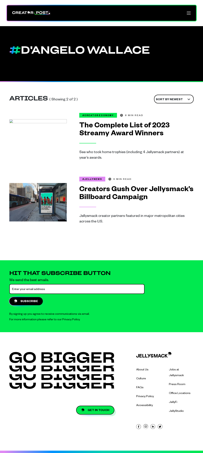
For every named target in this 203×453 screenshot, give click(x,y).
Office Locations (180, 393)
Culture (141, 379)
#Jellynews (92, 179)
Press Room (177, 384)
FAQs (140, 387)
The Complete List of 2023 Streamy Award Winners (124, 130)
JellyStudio (176, 411)
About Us (142, 370)
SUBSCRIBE (29, 301)
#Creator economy (98, 115)
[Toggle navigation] (188, 13)
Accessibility (144, 405)
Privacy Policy (71, 319)
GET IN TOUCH (98, 410)
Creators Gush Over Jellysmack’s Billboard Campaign (136, 194)
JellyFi (173, 402)
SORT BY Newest (169, 99)
